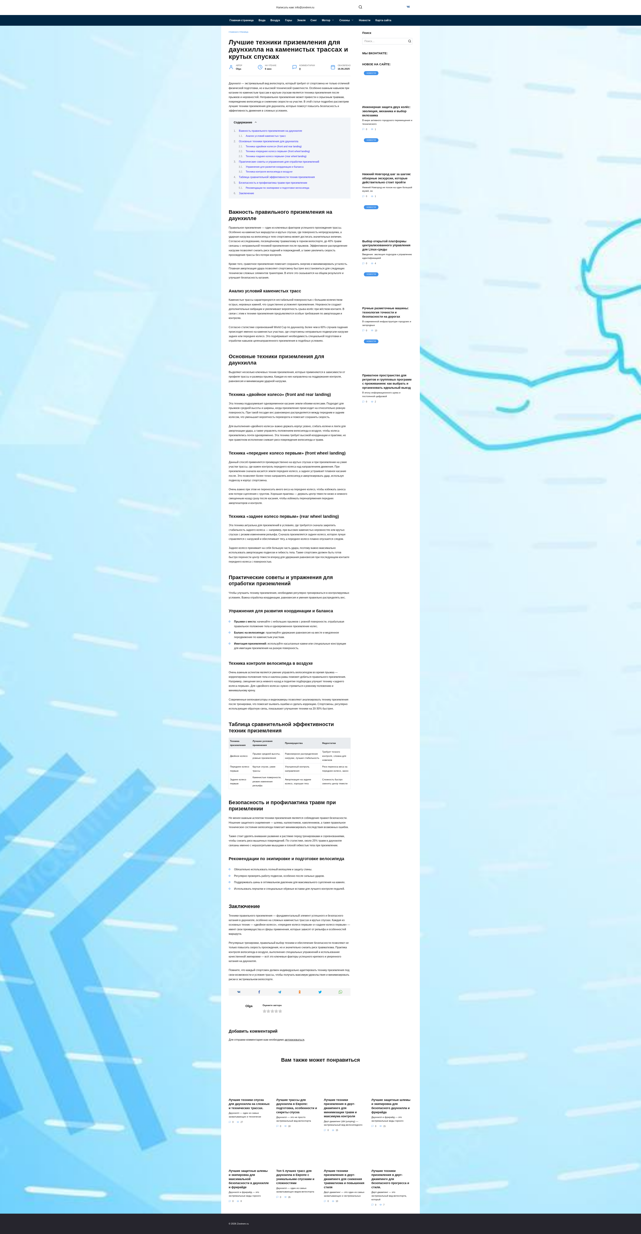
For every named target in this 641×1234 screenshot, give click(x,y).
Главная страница (242, 20)
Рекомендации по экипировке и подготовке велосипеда (277, 188)
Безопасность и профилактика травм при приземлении (273, 182)
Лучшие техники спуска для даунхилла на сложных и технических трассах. (249, 1104)
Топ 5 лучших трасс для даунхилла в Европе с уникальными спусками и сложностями (295, 1177)
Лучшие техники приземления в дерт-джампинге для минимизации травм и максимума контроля (340, 1108)
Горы (288, 20)
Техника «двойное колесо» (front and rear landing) (274, 146)
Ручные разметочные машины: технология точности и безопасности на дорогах (385, 312)
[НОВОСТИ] (387, 100)
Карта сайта (383, 20)
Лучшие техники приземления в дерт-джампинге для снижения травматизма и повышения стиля (344, 1179)
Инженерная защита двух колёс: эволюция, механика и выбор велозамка (386, 111)
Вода (262, 20)
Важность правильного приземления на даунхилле (270, 130)
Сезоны (344, 20)
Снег (313, 20)
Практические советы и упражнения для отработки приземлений (279, 161)
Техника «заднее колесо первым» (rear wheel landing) (276, 156)
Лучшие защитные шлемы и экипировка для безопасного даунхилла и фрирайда (390, 1106)
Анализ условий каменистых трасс (266, 136)
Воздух (275, 20)
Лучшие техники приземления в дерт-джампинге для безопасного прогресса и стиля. (390, 1179)
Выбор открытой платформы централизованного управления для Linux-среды (386, 245)
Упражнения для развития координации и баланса (274, 166)
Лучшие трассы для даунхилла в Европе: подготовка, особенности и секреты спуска (296, 1106)
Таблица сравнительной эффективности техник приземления (277, 177)
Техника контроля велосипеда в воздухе (269, 171)
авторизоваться (294, 1039)
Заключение (246, 193)
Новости (364, 20)
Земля (301, 20)
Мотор (326, 20)
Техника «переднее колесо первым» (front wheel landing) (278, 151)
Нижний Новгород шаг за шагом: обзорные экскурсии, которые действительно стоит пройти (386, 178)
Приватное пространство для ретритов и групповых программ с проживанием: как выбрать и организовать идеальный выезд (386, 381)
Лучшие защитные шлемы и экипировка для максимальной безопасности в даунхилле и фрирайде (249, 1179)
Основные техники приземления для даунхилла (268, 141)
